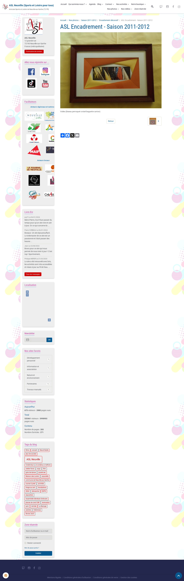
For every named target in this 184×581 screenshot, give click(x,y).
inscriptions (42, 487)
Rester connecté (34, 543)
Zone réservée (140, 9)
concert (34, 450)
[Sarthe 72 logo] (34, 127)
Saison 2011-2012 (88, 20)
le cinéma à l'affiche (43, 465)
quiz (27, 506)
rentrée (33, 506)
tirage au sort (30, 487)
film (44, 469)
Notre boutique (137, 4)
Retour (111, 121)
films (27, 450)
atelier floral (30, 469)
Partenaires (38, 384)
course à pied (30, 484)
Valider (38, 553)
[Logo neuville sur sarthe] (34, 116)
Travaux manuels (38, 389)
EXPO (44, 491)
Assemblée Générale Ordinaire (36, 499)
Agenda (92, 4)
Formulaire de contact (34, 51)
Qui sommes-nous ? (76, 4)
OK (49, 340)
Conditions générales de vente (105, 577)
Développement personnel (38, 359)
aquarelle (45, 476)
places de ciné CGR (32, 502)
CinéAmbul (30, 465)
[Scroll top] (178, 575)
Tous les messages (33, 274)
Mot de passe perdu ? (32, 548)
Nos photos (112, 9)
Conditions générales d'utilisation (77, 577)
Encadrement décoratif (108, 20)
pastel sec (42, 472)
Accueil (64, 4)
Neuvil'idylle (44, 450)
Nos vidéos (126, 9)
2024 (27, 491)
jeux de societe (31, 454)
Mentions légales (54, 577)
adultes (28, 510)
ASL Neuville (33, 459)
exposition (29, 495)
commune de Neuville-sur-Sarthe (37, 480)
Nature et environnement (38, 376)
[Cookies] (6, 575)
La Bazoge (42, 506)
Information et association (38, 367)
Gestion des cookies (128, 577)
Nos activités (121, 4)
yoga (38, 469)
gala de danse (31, 472)
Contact (108, 4)
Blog (99, 4)
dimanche (35, 491)
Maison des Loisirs (32, 476)
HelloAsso (37, 510)
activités (41, 484)
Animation (46, 502)
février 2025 (30, 514)
